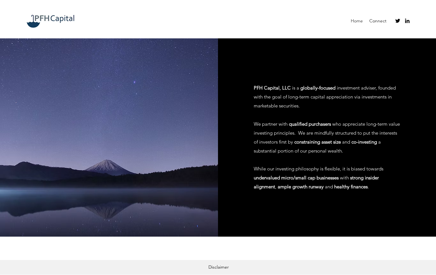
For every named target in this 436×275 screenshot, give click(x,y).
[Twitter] (398, 21)
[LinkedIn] (407, 21)
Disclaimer (218, 267)
